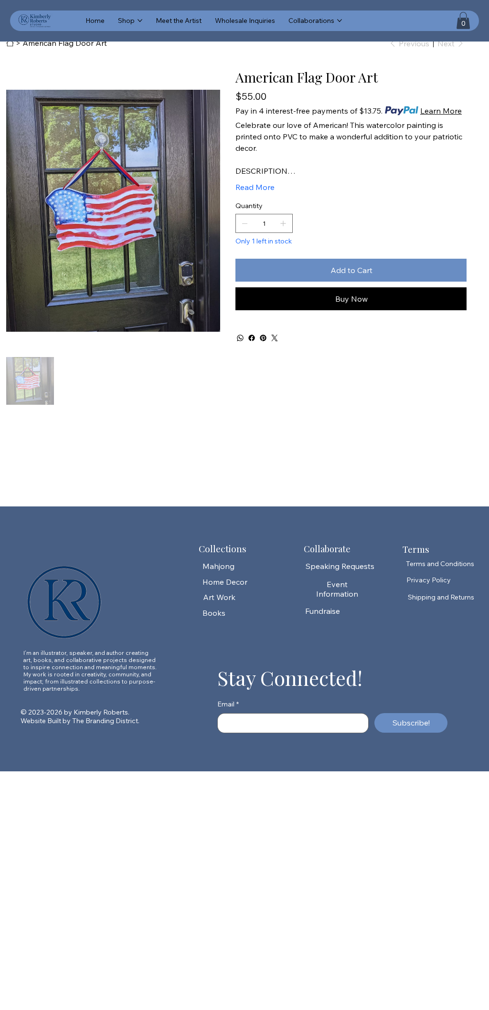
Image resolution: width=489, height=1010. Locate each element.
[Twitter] (274, 338)
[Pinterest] (263, 338)
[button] (463, 20)
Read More (255, 187)
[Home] (10, 43)
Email (228, 704)
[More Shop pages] (140, 20)
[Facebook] (251, 338)
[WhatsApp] (240, 338)
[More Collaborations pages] (339, 20)
